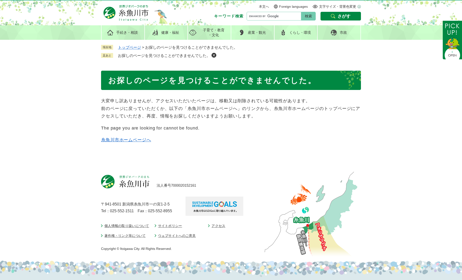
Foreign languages (293, 6)
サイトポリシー (170, 226)
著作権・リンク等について (125, 236)
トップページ (129, 47)
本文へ (264, 6)
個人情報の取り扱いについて (126, 226)
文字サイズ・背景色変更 (337, 6)
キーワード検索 (229, 16)
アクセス (218, 226)
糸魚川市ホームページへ (126, 139)
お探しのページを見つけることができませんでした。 (164, 56)
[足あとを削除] (214, 55)
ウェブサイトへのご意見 (177, 236)
